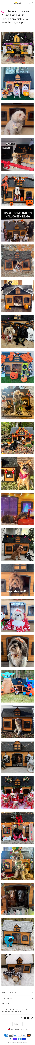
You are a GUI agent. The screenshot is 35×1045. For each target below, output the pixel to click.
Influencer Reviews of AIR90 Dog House (16, 13)
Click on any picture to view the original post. (14, 21)
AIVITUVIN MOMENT (11, 992)
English (16, 1024)
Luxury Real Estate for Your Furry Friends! (15, 1010)
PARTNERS (7, 998)
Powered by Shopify (22, 1042)
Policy (5, 1004)
